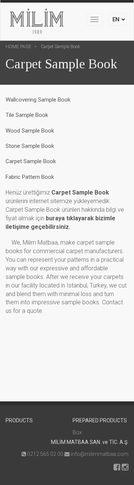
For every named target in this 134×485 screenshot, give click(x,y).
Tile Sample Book (27, 115)
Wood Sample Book (30, 130)
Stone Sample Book (30, 146)
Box (77, 432)
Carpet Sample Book (60, 46)
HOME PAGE (18, 46)
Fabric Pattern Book (30, 177)
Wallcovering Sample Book (38, 99)
